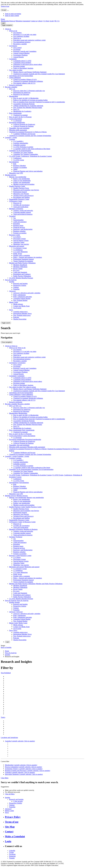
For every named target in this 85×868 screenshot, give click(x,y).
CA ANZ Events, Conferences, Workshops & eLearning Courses (30, 156)
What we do (13, 31)
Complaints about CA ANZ (22, 61)
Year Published (6, 673)
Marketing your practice (21, 244)
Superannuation (18, 220)
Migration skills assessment (18, 130)
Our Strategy (17, 32)
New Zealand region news (22, 315)
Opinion (16, 287)
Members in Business (16, 209)
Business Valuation (19, 165)
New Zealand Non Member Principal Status (27, 107)
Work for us (17, 38)
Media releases (18, 304)
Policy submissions (19, 295)
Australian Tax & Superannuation (20, 150)
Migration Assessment (23, 21)
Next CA (16, 109)
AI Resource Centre (15, 201)
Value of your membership (22, 180)
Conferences (17, 158)
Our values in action (15, 70)
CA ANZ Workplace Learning (23, 147)
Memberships (13, 96)
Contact (9, 831)
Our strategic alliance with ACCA (24, 83)
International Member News (22, 313)
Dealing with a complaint (21, 255)
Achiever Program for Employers (24, 124)
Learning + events (11, 137)
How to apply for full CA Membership (25, 98)
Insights (11, 282)
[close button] (8, 10)
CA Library (17, 237)
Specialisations (14, 162)
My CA (57, 21)
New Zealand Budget (20, 300)
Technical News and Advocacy (23, 195)
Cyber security (18, 801)
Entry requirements (15, 113)
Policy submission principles (22, 297)
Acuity (52, 21)
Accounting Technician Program (24, 104)
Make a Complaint (15, 836)
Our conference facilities (21, 36)
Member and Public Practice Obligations (22, 263)
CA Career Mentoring (20, 252)
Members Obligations (20, 267)
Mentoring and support (16, 246)
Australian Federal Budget (21, 298)
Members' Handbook (20, 265)
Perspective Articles (19, 285)
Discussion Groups (19, 238)
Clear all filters (10, 794)
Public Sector (17, 253)
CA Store (46, 21)
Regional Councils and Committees (24, 51)
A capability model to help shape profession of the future (31, 149)
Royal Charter (17, 268)
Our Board (16, 49)
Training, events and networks (23, 210)
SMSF (15, 169)
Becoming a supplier (20, 44)
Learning (12, 139)
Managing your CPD (16, 173)
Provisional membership (17, 122)
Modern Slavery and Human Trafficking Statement (29, 72)
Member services (10, 175)
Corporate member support (22, 212)
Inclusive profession (15, 85)
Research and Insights (20, 283)
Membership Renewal (8, 21)
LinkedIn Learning (19, 145)
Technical (12, 216)
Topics (3, 717)
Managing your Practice (21, 194)
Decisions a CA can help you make (24, 34)
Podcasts (16, 317)
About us (8, 29)
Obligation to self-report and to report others (27, 64)
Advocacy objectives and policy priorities (26, 293)
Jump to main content (12, 15)
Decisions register (19, 66)
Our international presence (21, 42)
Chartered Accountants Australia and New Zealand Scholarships (30, 135)
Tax (14, 218)
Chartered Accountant (20, 115)
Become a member (11, 87)
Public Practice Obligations (22, 276)
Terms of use (5, 6)
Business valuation (19, 231)
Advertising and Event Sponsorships (21, 76)
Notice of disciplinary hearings (23, 68)
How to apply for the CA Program (20, 117)
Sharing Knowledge (19, 319)
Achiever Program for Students (23, 126)
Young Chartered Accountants (23, 261)
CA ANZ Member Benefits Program (21, 278)
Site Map (10, 826)
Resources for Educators (21, 94)
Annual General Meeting (21, 53)
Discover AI (17, 203)
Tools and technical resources (22, 214)
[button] (7, 25)
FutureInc (16, 289)
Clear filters (4, 778)
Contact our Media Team (21, 306)
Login (3, 23)
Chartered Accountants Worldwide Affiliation (28, 81)
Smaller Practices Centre (17, 186)
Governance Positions (20, 55)
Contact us (33, 21)
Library (40, 21)
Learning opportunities (20, 143)
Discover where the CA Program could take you (29, 91)
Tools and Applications (20, 207)
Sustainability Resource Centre (19, 199)
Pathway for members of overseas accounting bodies (30, 100)
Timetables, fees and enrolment (19, 128)
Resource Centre (14, 235)
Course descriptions (15, 119)
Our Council (17, 47)
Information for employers (21, 92)
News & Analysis (10, 280)
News (11, 310)
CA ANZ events (18, 160)
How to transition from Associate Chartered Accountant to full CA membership (39, 102)
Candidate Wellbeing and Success (24, 134)
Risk (14, 164)
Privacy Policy (13, 817)
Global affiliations (15, 77)
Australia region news (20, 311)
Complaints (13, 59)
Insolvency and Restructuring (22, 229)
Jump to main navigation (13, 14)
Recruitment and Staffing (21, 197)
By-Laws (16, 270)
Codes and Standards (20, 272)
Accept (4, 10)
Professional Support (20, 192)
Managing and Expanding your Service (26, 190)
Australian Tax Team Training (23, 152)
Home (3, 19)
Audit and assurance (20, 222)
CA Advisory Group (20, 248)
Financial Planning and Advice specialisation (27, 171)
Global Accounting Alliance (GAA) (25, 79)
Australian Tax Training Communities (25, 154)
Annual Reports (18, 57)
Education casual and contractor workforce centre (29, 40)
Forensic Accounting (20, 167)
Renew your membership (21, 179)
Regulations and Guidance (22, 274)
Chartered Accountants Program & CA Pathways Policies (28, 132)
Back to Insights (6, 647)
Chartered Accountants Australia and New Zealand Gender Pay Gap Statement (39, 74)
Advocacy (12, 291)
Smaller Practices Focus (21, 188)
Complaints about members (22, 62)
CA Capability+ (18, 141)
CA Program (17, 121)
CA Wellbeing (18, 250)
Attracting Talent (18, 242)
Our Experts (17, 308)
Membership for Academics (22, 111)
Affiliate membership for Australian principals (28, 106)
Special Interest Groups (21, 240)
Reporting (16, 223)
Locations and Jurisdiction (9, 737)
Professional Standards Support (23, 259)
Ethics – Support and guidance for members (27, 257)
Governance (13, 46)
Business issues (18, 225)
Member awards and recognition (23, 184)
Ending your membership (21, 182)
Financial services (19, 227)
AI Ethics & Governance (21, 205)
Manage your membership (17, 177)
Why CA (12, 89)
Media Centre (13, 302)
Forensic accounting (19, 233)
